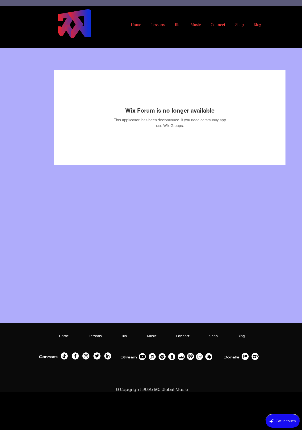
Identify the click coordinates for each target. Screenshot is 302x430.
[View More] (64, 356)
